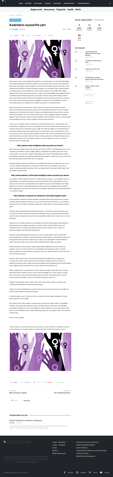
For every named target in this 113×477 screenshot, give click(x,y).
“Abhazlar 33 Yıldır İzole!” (92, 69)
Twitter (95, 472)
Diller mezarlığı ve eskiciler (18, 393)
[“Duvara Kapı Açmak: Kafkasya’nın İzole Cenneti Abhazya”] (79, 54)
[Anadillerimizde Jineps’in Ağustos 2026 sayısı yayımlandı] (79, 80)
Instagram (83, 472)
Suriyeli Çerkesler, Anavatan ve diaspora (25, 420)
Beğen (79, 24)
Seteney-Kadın (18, 15)
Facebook (70, 472)
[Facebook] (64, 472)
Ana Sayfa (11, 15)
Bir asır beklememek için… (62, 393)
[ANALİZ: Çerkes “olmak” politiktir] (79, 88)
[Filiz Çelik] (10, 29)
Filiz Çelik (15, 29)
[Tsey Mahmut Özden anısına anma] (79, 63)
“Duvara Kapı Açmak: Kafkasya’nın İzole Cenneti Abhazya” (92, 53)
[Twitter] (89, 472)
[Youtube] (101, 472)
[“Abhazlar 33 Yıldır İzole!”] (79, 71)
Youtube (106, 472)
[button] (110, 3)
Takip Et (89, 24)
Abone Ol (79, 34)
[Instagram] (77, 472)
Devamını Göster (89, 95)
